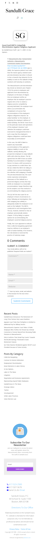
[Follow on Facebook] (5, 2)
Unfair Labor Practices (11, 396)
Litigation (7, 375)
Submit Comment (21, 301)
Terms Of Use (25, 529)
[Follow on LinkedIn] (13, 2)
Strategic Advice (9, 387)
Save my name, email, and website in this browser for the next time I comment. (19, 293)
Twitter (6, 390)
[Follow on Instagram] (17, 2)
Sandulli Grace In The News (12, 384)
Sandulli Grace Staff (10, 50)
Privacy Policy (14, 529)
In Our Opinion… (9, 369)
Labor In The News (10, 372)
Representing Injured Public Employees (16, 381)
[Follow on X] (9, 2)
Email (22, 490)
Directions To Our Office (22, 507)
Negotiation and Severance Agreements (17, 378)
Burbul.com (27, 537)
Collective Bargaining (10, 357)
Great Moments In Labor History (14, 366)
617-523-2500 (15, 484)
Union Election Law (10, 399)
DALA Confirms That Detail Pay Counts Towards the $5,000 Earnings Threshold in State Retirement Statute (19, 339)
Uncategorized (8, 393)
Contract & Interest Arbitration (14, 360)
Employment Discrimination (13, 363)
